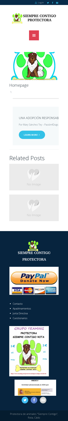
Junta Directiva (20, 313)
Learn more (31, 134)
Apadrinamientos (22, 308)
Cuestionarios (20, 318)
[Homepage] (34, 66)
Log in (40, 2)
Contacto (18, 303)
